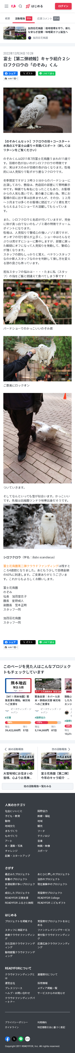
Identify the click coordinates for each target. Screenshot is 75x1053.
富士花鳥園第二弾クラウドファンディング (31, 566)
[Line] (20, 1038)
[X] (14, 1038)
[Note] (27, 1038)
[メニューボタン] (6, 6)
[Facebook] (7, 1038)
